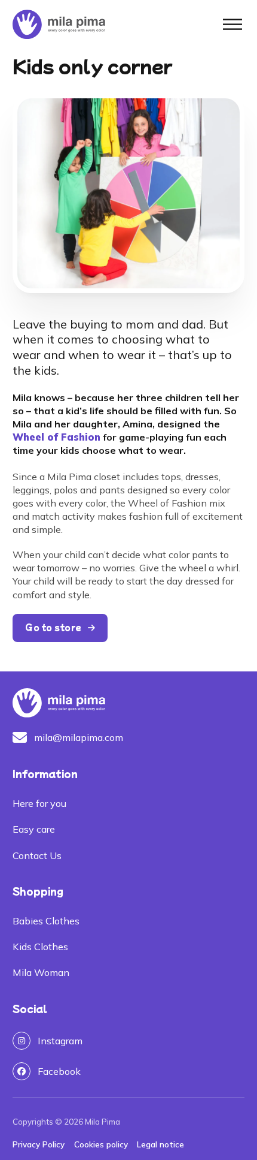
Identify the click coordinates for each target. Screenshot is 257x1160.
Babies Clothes (46, 921)
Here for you (39, 803)
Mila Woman (41, 972)
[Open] (232, 24)
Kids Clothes (40, 947)
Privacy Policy (39, 1144)
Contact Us (37, 855)
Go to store (53, 627)
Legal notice (160, 1144)
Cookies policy (101, 1144)
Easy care (34, 829)
